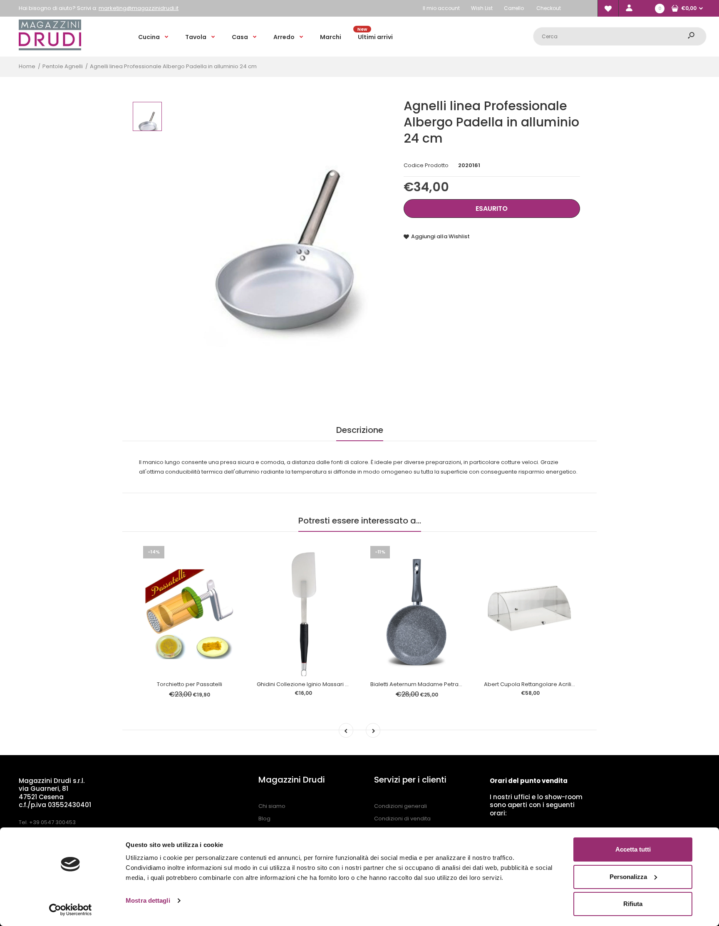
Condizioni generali (400, 806)
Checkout (548, 8)
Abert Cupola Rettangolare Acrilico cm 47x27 (544, 684)
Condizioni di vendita (402, 818)
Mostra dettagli (148, 900)
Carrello (514, 8)
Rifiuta (632, 903)
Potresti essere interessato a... (359, 520)
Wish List (482, 8)
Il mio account (441, 8)
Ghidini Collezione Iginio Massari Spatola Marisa (321, 684)
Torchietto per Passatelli (189, 684)
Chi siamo (271, 806)
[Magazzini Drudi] (50, 48)
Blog (264, 818)
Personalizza (628, 876)
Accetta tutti (633, 849)
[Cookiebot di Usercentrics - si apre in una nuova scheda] (70, 910)
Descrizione (359, 430)
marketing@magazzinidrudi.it (139, 8)
